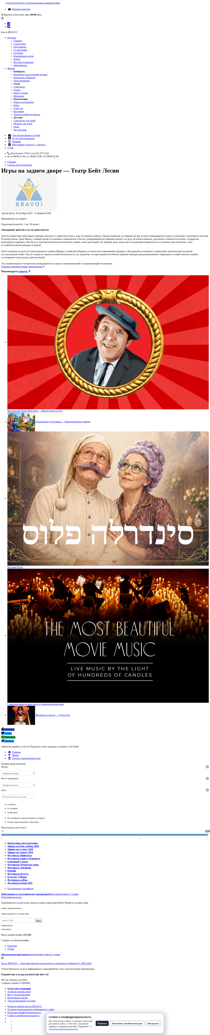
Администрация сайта (19, 991)
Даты (3, 790)
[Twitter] (8, 26)
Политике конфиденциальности (63, 1029)
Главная (18, 40)
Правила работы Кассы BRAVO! (24, 1006)
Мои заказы (29, 144)
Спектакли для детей (25, 120)
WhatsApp (9, 737)
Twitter (8, 733)
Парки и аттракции (24, 102)
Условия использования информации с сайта (30, 1009)
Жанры (11, 68)
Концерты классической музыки (31, 74)
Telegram (9, 741)
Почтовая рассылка (11, 897)
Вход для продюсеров (18, 994)
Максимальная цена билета (13, 827)
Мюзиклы (19, 96)
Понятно (102, 1023)
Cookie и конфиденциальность (23, 1015)
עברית (10, 147)
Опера (17, 90)
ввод (38, 920)
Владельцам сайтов (17, 997)
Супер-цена (20, 44)
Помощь (16, 141)
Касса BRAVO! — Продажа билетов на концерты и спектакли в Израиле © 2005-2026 (46, 963)
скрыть (23, 271)
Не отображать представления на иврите (26, 818)
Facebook (9, 729)
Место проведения (9, 778)
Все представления (24, 62)
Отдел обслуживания (23, 138)
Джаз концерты (22, 80)
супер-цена (12, 812)
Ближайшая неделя (23, 56)
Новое (17, 59)
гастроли (11, 804)
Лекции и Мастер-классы (27, 114)
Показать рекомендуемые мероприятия (22, 266)
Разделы (11, 37)
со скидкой (12, 808)
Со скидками (20, 50)
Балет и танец (21, 93)
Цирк (16, 126)
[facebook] (8, 23)
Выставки (19, 111)
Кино (16, 105)
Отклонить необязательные (127, 1023)
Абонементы (20, 65)
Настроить (153, 1023)
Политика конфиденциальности (24, 1012)
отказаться (6, 929)
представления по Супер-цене (15, 914)
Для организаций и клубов (26, 135)
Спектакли (19, 87)
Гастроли (18, 53)
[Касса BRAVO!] (2, 17)
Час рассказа (20, 130)
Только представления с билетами (23, 822)
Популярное (20, 47)
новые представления (11, 908)
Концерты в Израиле (24, 77)
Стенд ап (18, 108)
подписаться (7, 925)
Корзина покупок (21, 9)
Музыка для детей (23, 123)
